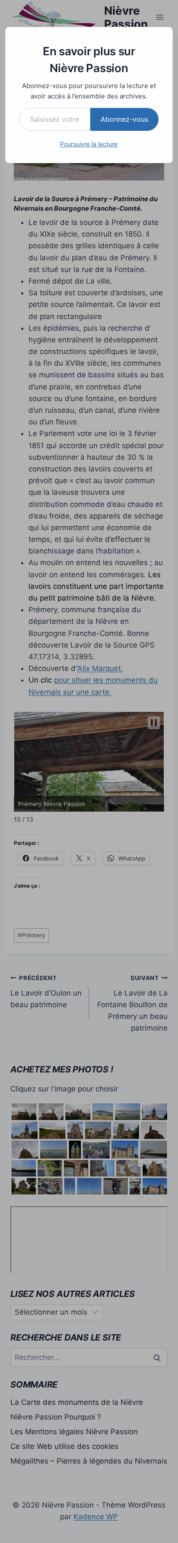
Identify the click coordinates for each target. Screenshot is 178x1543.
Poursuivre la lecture (89, 144)
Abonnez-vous (124, 119)
